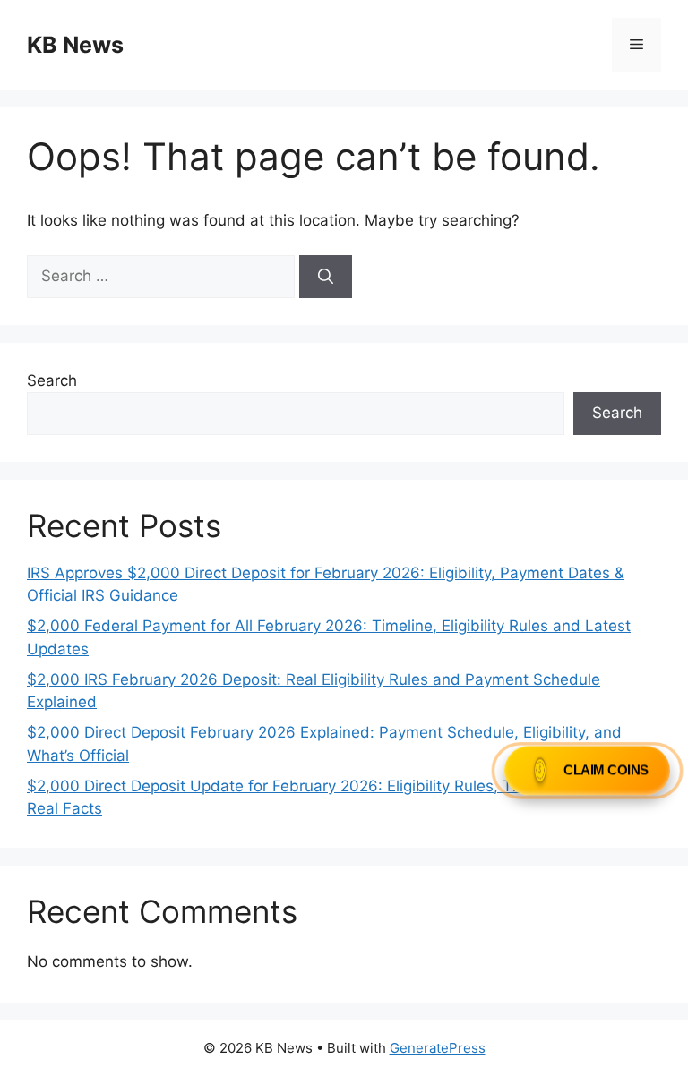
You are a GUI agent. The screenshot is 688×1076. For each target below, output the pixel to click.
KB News (75, 44)
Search (52, 380)
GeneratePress (438, 1047)
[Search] (325, 276)
